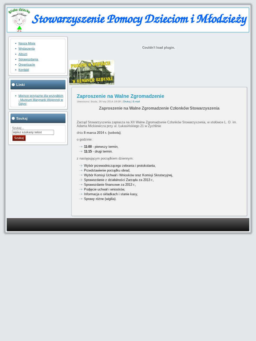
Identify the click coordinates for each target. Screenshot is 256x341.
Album (22, 54)
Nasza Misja (26, 43)
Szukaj (19, 138)
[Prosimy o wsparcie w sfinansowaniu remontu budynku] (91, 84)
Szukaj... (18, 128)
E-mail (136, 101)
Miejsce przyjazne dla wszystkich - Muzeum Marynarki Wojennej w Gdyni (40, 100)
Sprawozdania (28, 59)
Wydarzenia (26, 48)
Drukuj (127, 101)
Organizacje (26, 64)
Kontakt (23, 70)
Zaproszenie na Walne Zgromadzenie (120, 96)
